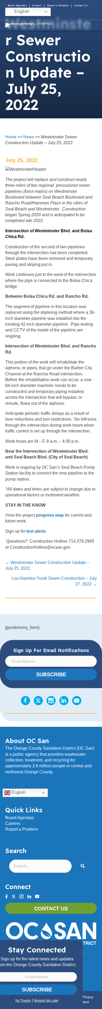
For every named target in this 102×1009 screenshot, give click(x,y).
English (21, 11)
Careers (37, 5)
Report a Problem (58, 5)
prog (41, 515)
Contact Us (81, 5)
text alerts (36, 531)
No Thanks (23, 1000)
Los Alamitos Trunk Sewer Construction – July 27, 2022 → (54, 581)
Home (10, 137)
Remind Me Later (46, 1000)
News (28, 137)
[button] (83, 866)
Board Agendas (17, 5)
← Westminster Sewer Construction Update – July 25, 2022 (47, 565)
